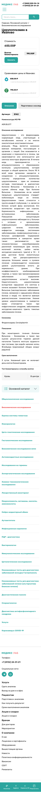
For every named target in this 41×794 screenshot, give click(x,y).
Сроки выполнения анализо (9, 707)
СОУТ (4, 765)
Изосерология (8, 424)
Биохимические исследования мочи (19, 449)
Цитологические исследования (17, 562)
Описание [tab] (9, 106)
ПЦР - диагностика (11, 537)
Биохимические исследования (16, 407)
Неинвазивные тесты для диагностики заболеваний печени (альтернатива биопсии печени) (20, 584)
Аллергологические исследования (18, 473)
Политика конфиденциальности (9, 757)
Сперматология (9, 603)
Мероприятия (8, 728)
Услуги (5, 622)
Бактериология (9, 545)
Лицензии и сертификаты (9, 741)
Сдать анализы (9, 686)
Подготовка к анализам (9, 699)
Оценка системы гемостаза (15, 416)
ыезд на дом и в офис (9, 690)
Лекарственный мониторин (15, 493)
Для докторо (8, 724)
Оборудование (9, 745)
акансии (6, 761)
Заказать (11, 60)
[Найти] (34, 17)
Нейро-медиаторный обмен (15, 512)
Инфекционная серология (14, 529)
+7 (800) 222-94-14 (30, 3)
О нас (4, 737)
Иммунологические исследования (18, 553)
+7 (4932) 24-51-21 (30, 6)
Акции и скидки (9, 716)
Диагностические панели (14, 595)
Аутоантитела (8, 520)
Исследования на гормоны (14, 465)
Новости (6, 753)
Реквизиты (7, 769)
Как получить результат (9, 703)
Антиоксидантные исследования (17, 457)
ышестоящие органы (9, 749)
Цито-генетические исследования (18, 432)
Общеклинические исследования (18, 399)
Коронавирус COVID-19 (13, 630)
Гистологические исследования (17, 440)
